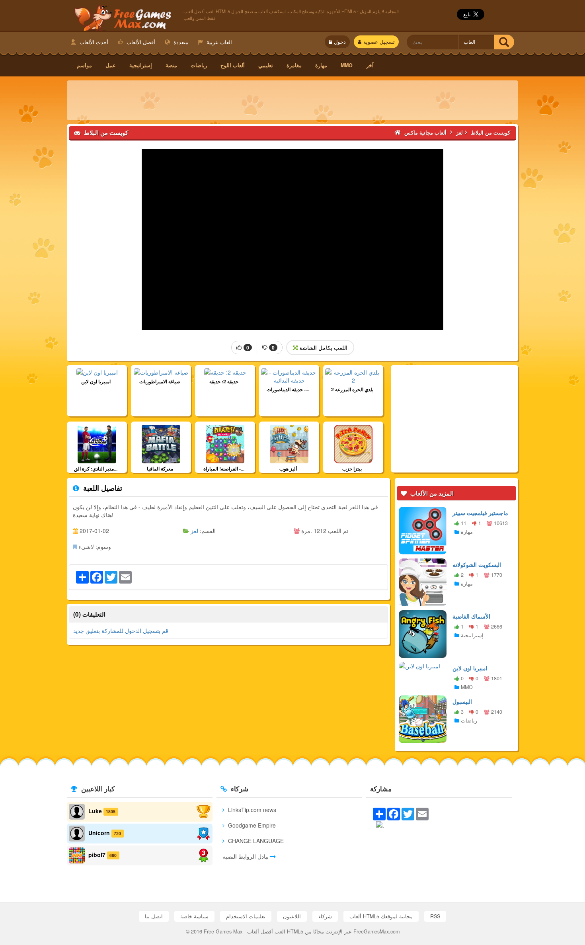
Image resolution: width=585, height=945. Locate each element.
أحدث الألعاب (93, 42)
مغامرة (294, 65)
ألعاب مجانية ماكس (121, 16)
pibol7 (96, 855)
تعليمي (265, 65)
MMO (347, 65)
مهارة (321, 65)
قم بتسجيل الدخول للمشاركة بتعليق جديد (120, 631)
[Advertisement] (292, 100)
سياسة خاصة (194, 916)
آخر (370, 65)
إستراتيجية (140, 65)
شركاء (325, 916)
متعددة (180, 42)
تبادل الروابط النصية (246, 856)
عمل (110, 65)
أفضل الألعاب (140, 42)
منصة (171, 65)
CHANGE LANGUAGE (255, 841)
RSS (435, 916)
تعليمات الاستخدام (245, 916)
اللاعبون (292, 916)
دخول (340, 41)
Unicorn (99, 833)
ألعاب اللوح (232, 65)
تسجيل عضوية (379, 41)
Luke (95, 811)
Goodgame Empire (251, 825)
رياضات (199, 65)
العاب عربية (218, 42)
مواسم (84, 65)
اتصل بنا (154, 916)
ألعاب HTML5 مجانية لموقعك (381, 916)
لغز (194, 531)
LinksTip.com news (251, 810)
